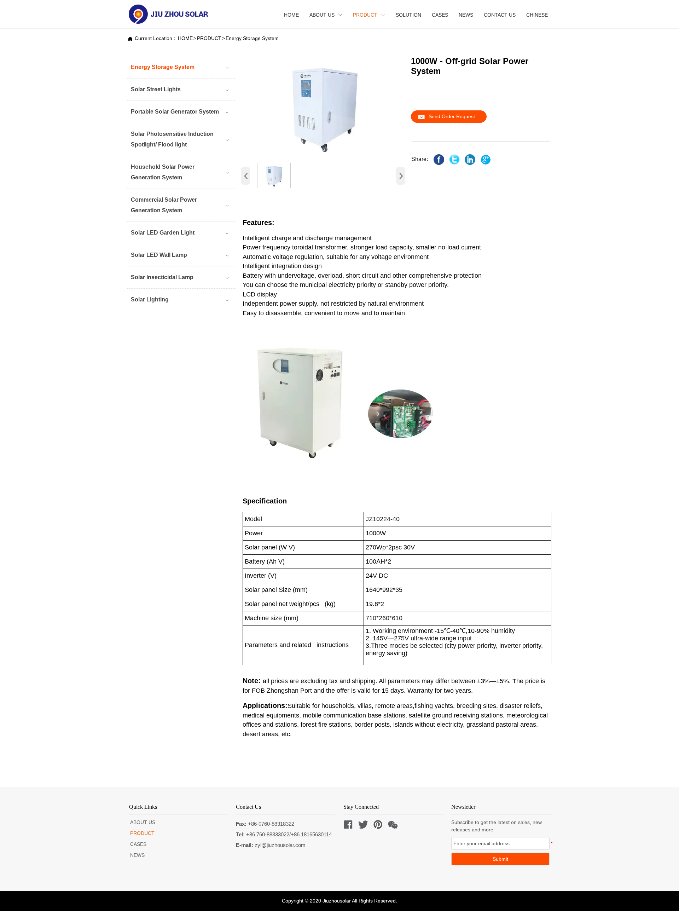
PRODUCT (209, 38)
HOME (185, 38)
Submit (500, 859)
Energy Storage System (252, 38)
